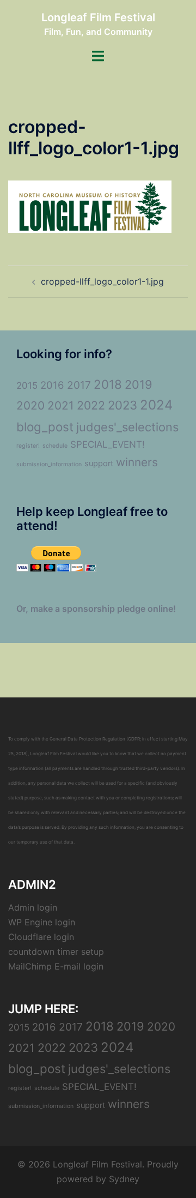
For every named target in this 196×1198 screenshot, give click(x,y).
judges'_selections (127, 427)
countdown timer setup (56, 951)
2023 (122, 405)
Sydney (124, 1178)
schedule (55, 445)
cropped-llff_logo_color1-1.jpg (102, 281)
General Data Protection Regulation (87, 739)
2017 (79, 385)
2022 (91, 405)
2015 (27, 385)
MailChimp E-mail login (55, 966)
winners (137, 462)
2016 (52, 385)
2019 (138, 384)
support (98, 463)
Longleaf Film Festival (98, 17)
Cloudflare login (41, 936)
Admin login (32, 907)
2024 (156, 405)
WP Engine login (41, 922)
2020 (30, 405)
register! (28, 445)
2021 (60, 405)
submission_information (49, 464)
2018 (108, 384)
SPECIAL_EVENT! (107, 444)
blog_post (45, 426)
